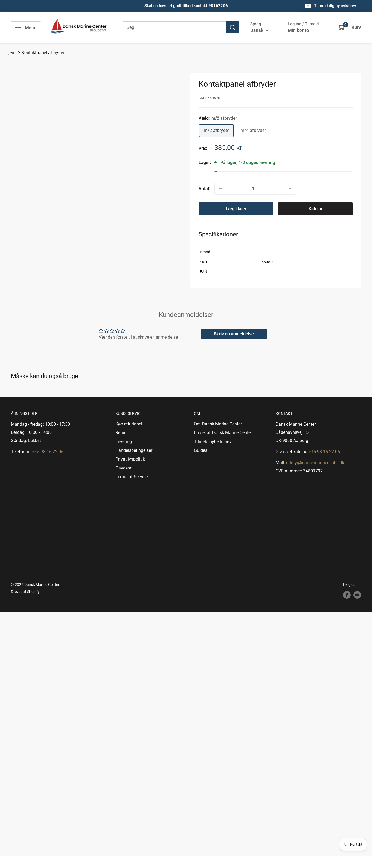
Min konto (298, 30)
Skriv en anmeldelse (234, 333)
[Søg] (232, 27)
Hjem (10, 52)
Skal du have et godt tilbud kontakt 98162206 (186, 5)
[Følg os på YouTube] (357, 595)
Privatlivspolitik (130, 459)
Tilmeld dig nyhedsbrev (335, 5)
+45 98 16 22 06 (47, 451)
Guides (200, 450)
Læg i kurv (236, 208)
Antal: (204, 188)
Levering (123, 441)
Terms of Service (131, 476)
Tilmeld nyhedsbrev (212, 441)
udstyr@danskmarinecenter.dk (315, 462)
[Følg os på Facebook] (347, 595)
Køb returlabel (128, 424)
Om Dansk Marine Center (218, 424)
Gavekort (124, 468)
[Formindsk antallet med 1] (220, 188)
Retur (120, 432)
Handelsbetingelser (133, 450)
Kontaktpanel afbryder (43, 52)
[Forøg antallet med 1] (290, 188)
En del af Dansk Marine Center (223, 432)
